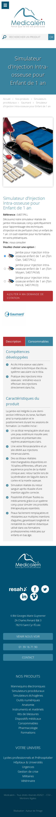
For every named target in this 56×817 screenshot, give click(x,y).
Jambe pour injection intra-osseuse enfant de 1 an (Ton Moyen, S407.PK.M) (33, 268)
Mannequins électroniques (28, 686)
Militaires (28, 776)
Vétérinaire (28, 781)
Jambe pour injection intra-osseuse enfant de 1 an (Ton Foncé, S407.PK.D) (33, 281)
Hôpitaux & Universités (28, 762)
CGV (48, 795)
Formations (28, 732)
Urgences (28, 767)
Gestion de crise (28, 771)
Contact (28, 657)
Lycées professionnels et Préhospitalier (28, 757)
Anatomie (28, 705)
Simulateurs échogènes (28, 695)
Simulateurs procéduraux (28, 691)
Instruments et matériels (28, 709)
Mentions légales (28, 798)
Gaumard (26, 102)
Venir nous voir (28, 636)
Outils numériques (28, 700)
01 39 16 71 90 (28, 647)
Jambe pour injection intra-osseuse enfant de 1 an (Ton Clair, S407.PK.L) (33, 256)
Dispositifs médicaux (28, 718)
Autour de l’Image (34, 810)
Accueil (6, 98)
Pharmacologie (28, 728)
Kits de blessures (28, 714)
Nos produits (22, 98)
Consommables (28, 723)
